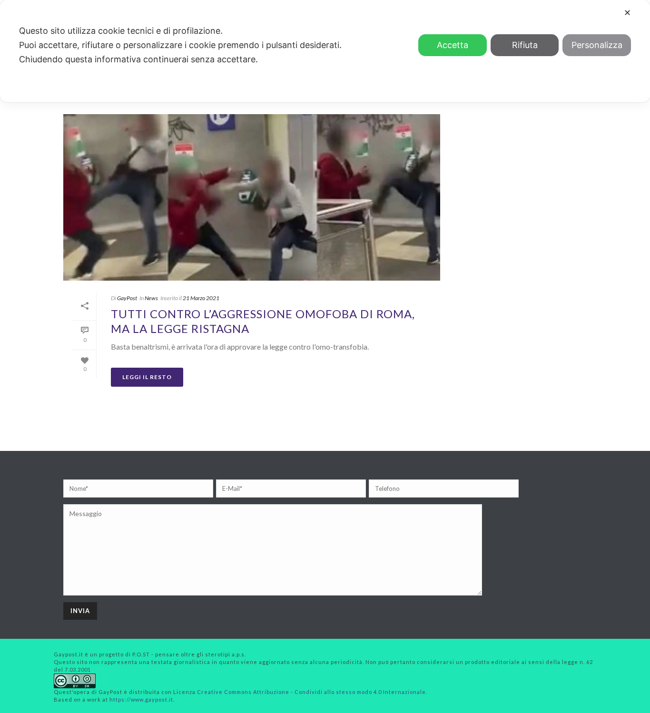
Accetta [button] (452, 45)
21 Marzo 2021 (201, 298)
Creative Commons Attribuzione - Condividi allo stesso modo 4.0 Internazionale (311, 692)
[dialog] (325, 51)
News (151, 298)
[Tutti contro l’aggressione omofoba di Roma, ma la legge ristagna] (251, 197)
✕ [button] (627, 13)
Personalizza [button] (596, 45)
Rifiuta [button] (525, 45)
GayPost (127, 298)
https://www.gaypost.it (141, 699)
